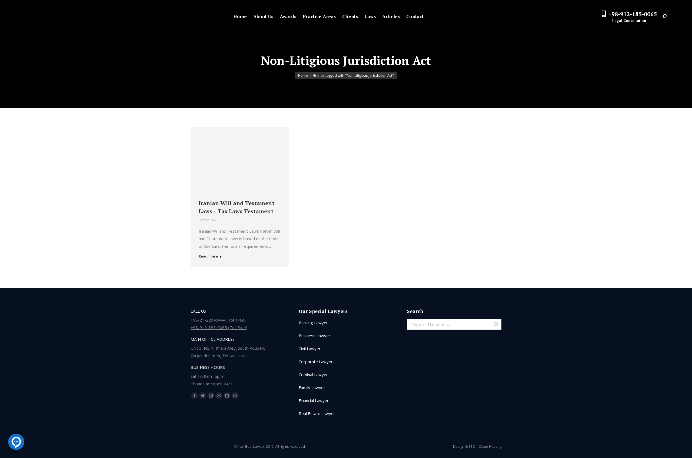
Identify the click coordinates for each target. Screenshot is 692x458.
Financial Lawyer (314, 400)
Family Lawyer (312, 387)
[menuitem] (240, 16)
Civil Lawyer (310, 348)
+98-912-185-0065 (632, 14)
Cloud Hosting (490, 446)
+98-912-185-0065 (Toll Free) (219, 327)
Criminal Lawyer (313, 374)
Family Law (207, 220)
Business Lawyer (314, 335)
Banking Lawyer (313, 322)
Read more (208, 256)
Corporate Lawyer (316, 361)
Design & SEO (464, 446)
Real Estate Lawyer (317, 413)
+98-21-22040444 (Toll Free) (218, 320)
